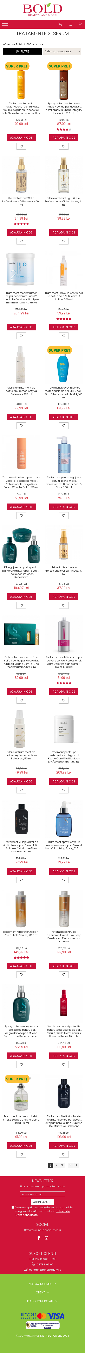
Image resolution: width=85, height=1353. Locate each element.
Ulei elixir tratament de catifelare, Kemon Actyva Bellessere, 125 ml (21, 391)
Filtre (24, 51)
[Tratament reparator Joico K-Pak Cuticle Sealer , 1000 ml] (21, 909)
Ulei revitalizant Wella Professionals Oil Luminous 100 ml (21, 201)
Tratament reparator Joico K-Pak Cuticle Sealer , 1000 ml (21, 933)
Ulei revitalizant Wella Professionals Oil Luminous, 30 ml (64, 571)
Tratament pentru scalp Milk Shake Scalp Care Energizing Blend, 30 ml (21, 1119)
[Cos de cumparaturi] (70, 24)
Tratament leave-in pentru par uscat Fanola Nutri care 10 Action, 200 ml (64, 296)
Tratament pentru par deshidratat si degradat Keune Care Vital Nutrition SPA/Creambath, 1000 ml (64, 756)
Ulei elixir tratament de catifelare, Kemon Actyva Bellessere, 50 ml (21, 755)
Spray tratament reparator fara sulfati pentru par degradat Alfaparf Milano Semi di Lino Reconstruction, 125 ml (21, 1031)
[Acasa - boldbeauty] (42, 10)
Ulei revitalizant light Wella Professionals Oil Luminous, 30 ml (64, 201)
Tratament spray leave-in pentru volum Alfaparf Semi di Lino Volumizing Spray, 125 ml (64, 845)
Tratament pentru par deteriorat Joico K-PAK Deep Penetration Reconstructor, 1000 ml (64, 936)
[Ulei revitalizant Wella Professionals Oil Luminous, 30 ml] (64, 544)
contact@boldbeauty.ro (44, 1270)
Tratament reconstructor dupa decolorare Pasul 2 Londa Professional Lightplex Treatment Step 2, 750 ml (21, 297)
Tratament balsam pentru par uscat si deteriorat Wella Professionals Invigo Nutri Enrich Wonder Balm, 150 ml (21, 482)
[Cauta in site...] (80, 24)
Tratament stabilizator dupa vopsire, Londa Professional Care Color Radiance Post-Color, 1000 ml (64, 662)
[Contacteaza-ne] (60, 24)
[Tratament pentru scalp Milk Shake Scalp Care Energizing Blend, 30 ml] (21, 1093)
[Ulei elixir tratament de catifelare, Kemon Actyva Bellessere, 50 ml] (21, 729)
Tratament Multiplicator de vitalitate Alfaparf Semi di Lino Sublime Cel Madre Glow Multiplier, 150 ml (21, 846)
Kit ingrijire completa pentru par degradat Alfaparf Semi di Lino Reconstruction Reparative (21, 572)
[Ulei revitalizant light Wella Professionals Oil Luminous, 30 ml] (64, 175)
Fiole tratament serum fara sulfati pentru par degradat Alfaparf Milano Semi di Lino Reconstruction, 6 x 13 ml (21, 662)
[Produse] (5, 25)
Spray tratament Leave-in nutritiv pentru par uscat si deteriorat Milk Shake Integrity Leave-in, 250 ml (64, 108)
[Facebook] (38, 1238)
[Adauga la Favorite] (21, 146)
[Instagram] (46, 1238)
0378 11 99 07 (44, 1264)
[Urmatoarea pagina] (76, 1165)
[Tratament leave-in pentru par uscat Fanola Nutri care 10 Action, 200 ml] (64, 270)
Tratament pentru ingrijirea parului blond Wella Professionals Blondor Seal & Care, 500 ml (64, 482)
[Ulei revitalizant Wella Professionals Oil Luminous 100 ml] (21, 175)
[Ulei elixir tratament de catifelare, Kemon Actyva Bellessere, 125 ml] (21, 364)
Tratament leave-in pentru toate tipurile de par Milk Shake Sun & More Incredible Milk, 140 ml (64, 392)
